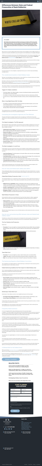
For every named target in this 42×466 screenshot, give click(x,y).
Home (22, 421)
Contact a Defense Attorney (25, 429)
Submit (15, 410)
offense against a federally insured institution (20, 82)
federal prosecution (11, 57)
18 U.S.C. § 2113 (25, 176)
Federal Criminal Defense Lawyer (26, 422)
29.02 (8, 200)
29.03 (13, 204)
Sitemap (34, 464)
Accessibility (38, 464)
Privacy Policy (30, 464)
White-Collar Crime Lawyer (25, 423)
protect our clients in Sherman (27, 353)
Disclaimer (25, 464)
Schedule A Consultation (11, 359)
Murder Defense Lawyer (25, 424)
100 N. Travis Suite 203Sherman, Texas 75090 (26, 432)
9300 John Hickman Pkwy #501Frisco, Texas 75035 (9, 432)
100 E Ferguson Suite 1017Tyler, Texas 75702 (8, 449)
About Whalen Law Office (25, 428)
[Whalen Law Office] (2, 2)
